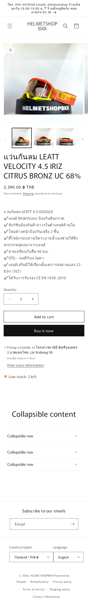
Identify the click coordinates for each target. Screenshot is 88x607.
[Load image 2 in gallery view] (44, 138)
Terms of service (34, 589)
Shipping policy (60, 589)
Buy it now (44, 330)
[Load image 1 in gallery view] (22, 138)
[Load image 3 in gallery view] (66, 138)
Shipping (28, 193)
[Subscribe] (72, 524)
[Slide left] (5, 139)
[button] (9, 26)
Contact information (46, 596)
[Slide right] (82, 139)
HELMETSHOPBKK (41, 575)
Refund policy (39, 581)
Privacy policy (62, 581)
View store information (25, 365)
